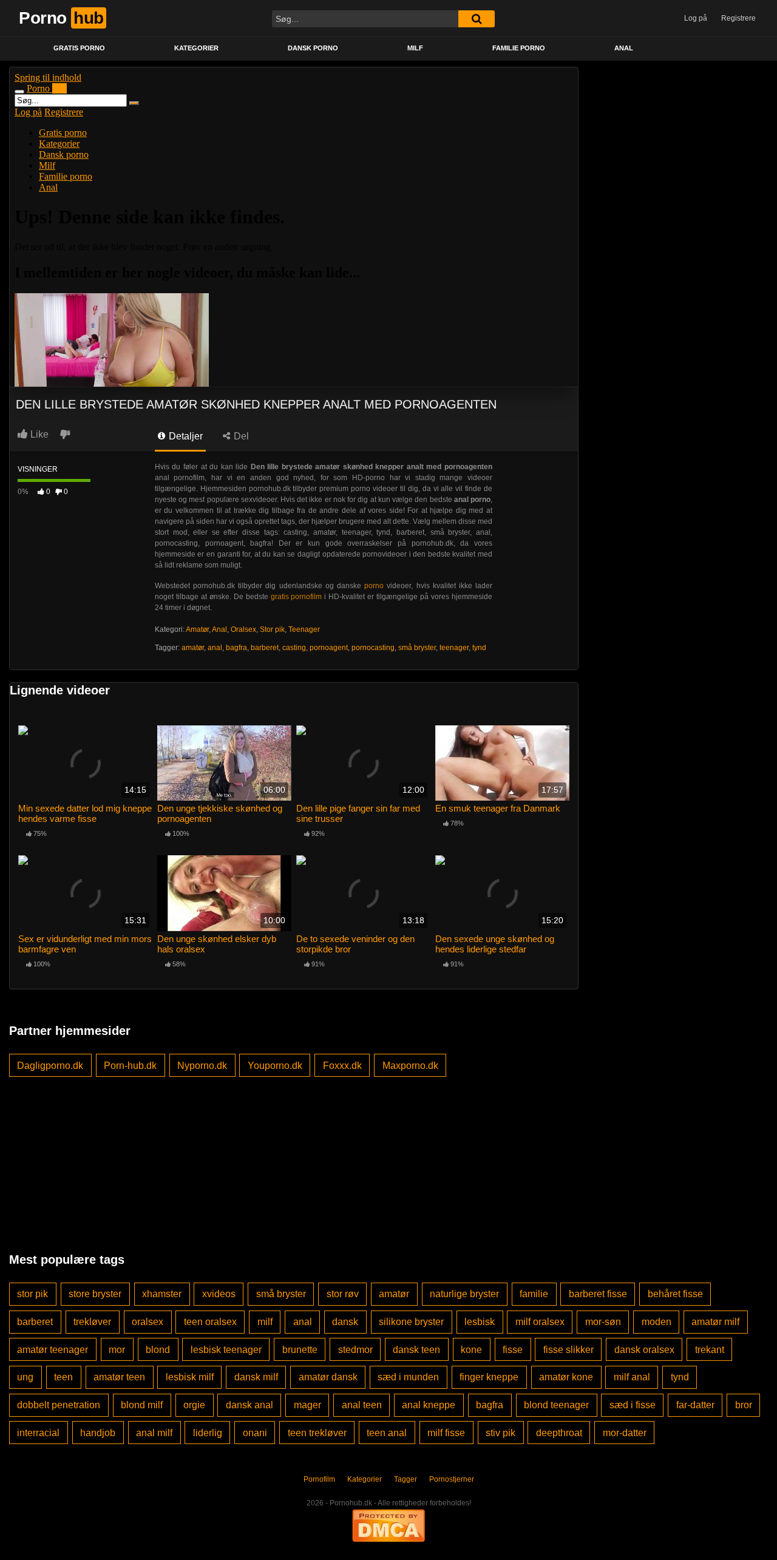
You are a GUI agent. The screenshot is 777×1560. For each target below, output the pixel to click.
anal (215, 647)
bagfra (236, 647)
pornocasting (373, 647)
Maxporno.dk (410, 1065)
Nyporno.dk (202, 1065)
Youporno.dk (275, 1065)
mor (117, 1350)
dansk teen (416, 1350)
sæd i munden (408, 1377)
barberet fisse (598, 1294)
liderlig (207, 1433)
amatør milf (715, 1322)
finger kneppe (489, 1377)
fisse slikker (568, 1350)
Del (240, 436)
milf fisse (446, 1433)
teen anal (387, 1433)
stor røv (343, 1294)
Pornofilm (319, 1479)
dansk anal (249, 1405)
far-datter (695, 1405)
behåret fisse (675, 1294)
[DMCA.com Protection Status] (388, 1525)
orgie (194, 1405)
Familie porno (518, 48)
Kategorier (196, 48)
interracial (38, 1433)
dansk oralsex (644, 1350)
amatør (193, 647)
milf (265, 1322)
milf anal (632, 1377)
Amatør (197, 629)
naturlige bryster (464, 1294)
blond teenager (556, 1405)
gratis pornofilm (296, 596)
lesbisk (479, 1322)
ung (25, 1377)
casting (294, 647)
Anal (623, 48)
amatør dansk (328, 1377)
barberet (265, 647)
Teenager (304, 629)
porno (374, 586)
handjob (97, 1433)
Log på (695, 18)
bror (743, 1405)
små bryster (417, 647)
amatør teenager (52, 1350)
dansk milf (256, 1377)
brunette (299, 1350)
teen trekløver (317, 1433)
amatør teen (119, 1377)
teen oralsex (210, 1322)
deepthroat (559, 1433)
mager (307, 1405)
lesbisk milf (190, 1377)
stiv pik (500, 1433)
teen (63, 1377)
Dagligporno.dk (50, 1065)
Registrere (738, 18)
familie (534, 1294)
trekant (709, 1350)
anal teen (362, 1405)
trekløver (92, 1322)
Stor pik (272, 629)
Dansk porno (313, 48)
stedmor (355, 1350)
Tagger (405, 1479)
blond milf (142, 1405)
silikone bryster (411, 1322)
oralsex (147, 1322)
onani (255, 1433)
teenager (454, 647)
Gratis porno (79, 48)
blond (158, 1350)
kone (471, 1350)
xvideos (219, 1294)
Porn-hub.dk (130, 1065)
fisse (513, 1350)
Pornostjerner (451, 1479)
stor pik (32, 1294)
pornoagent (329, 647)
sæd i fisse (632, 1405)
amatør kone (566, 1377)
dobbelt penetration (58, 1405)
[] (476, 18)
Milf (415, 48)
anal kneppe (428, 1405)
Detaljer (184, 436)
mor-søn (603, 1322)
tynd (479, 647)
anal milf (154, 1433)
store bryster (95, 1294)
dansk (345, 1322)
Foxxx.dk (342, 1065)
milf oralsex (540, 1322)
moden (656, 1322)
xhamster (162, 1294)
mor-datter (624, 1433)
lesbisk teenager (226, 1350)
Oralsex (243, 629)
